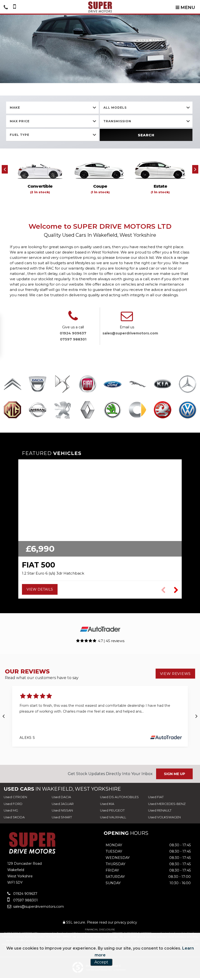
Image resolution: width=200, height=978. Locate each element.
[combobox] (52, 108)
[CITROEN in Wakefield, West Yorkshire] (12, 384)
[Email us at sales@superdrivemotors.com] (127, 319)
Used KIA (107, 804)
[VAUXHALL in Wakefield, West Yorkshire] (162, 410)
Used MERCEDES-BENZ (167, 804)
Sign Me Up (174, 774)
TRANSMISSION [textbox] (117, 121)
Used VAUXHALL (113, 817)
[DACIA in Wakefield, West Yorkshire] (37, 384)
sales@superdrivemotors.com (130, 333)
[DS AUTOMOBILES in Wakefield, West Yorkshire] (62, 384)
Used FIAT (156, 797)
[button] (176, 590)
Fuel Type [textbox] (19, 135)
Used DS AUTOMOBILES (119, 797)
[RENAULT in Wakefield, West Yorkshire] (87, 410)
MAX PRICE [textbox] (20, 121)
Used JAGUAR (63, 804)
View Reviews (175, 673)
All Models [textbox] (115, 107)
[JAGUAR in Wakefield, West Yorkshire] (137, 384)
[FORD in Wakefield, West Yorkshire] (112, 384)
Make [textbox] (15, 107)
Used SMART (62, 817)
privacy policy (125, 922)
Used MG (11, 810)
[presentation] (5, 169)
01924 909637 (73, 333)
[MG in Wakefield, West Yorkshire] (12, 410)
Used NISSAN (62, 810)
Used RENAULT (159, 810)
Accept (101, 962)
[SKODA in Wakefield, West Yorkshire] (112, 410)
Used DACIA (61, 797)
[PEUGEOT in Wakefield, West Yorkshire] (62, 410)
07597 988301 (73, 339)
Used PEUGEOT (112, 810)
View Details (40, 589)
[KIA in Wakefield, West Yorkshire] (162, 384)
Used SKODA (14, 817)
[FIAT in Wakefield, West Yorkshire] (87, 384)
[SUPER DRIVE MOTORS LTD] (100, 7)
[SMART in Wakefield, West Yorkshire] (137, 410)
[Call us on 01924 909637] (73, 319)
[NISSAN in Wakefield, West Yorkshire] (37, 410)
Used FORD (13, 804)
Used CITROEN (15, 797)
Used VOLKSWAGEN (164, 817)
